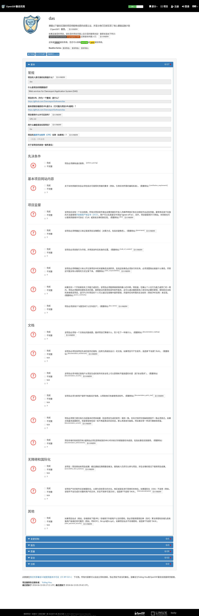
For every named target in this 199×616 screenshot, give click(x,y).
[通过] (84, 42)
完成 (48, 163)
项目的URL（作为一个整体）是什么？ (44, 98)
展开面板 (31, 54)
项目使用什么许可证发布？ (39, 115)
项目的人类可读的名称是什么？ (41, 77)
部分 (153, 6)
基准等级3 (85, 48)
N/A (48, 358)
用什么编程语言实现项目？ (39, 125)
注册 (176, 6)
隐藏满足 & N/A (53, 54)
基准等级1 (66, 48)
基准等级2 (75, 48)
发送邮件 (51, 614)
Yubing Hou (47, 583)
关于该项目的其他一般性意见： (41, 145)
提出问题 (60, 614)
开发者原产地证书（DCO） (87, 215)
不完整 (49, 166)
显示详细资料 (73, 29)
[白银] (57, 42)
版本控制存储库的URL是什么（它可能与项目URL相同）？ (52, 106)
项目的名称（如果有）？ (47, 135)
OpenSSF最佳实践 (15, 6)
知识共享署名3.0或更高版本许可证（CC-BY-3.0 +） (51, 577)
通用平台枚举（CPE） (43, 135)
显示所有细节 (41, 54)
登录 (186, 6)
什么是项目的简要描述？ (38, 87)
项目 (165, 6)
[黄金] (92, 42)
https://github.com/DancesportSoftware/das (46, 102)
